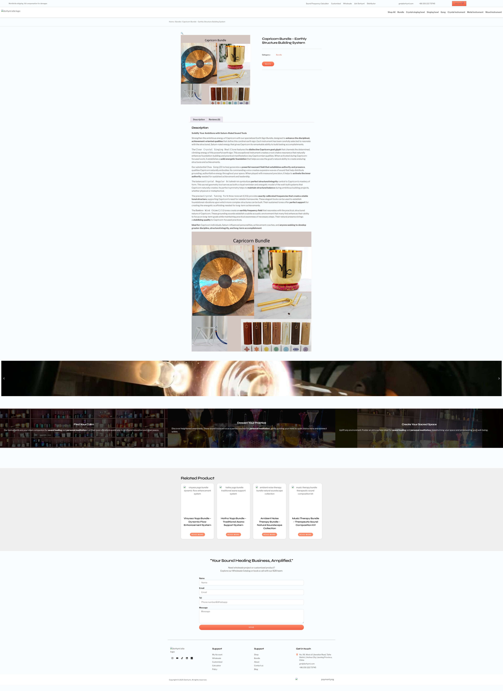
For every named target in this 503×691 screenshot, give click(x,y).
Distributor (371, 3)
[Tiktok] (182, 658)
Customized (336, 3)
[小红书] (192, 658)
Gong (443, 12)
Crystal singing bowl (415, 12)
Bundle (400, 12)
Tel (200, 598)
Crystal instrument (456, 12)
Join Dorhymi (359, 3)
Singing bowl (433, 12)
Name (202, 578)
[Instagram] (172, 658)
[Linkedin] (187, 658)
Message (203, 608)
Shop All (391, 12)
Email (201, 588)
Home (171, 22)
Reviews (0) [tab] (214, 119)
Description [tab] (199, 119)
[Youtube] (177, 658)
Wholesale (347, 3)
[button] (182, 33)
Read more (197, 535)
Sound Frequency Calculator (317, 3)
